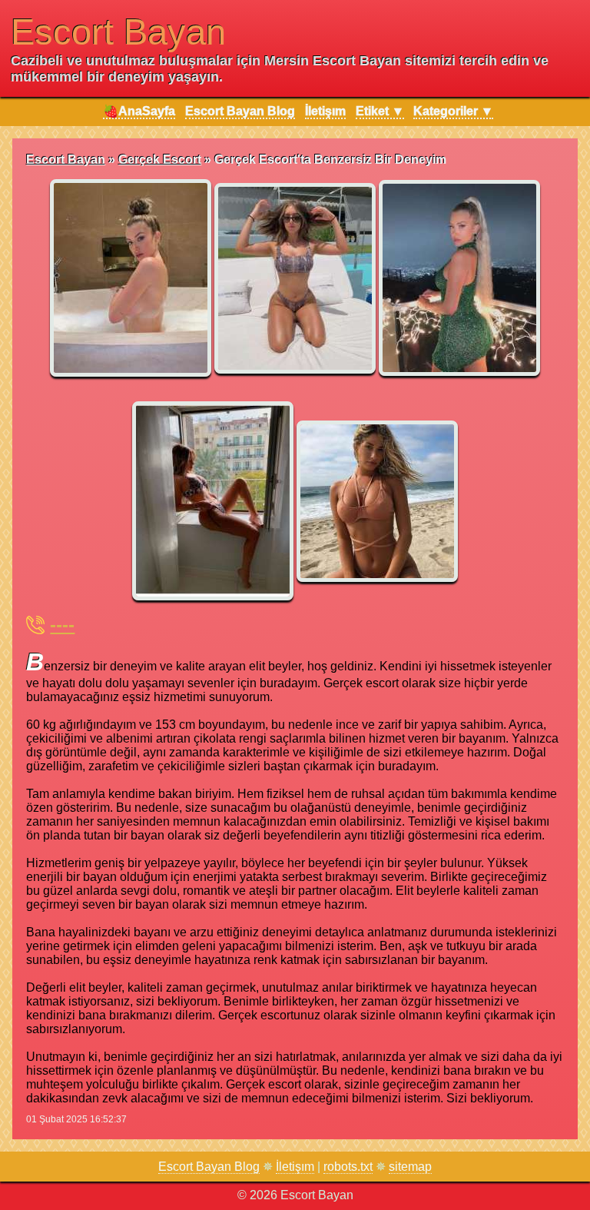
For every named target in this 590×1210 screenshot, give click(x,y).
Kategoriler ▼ (453, 111)
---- (62, 624)
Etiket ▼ (380, 111)
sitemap (410, 1166)
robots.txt (348, 1166)
